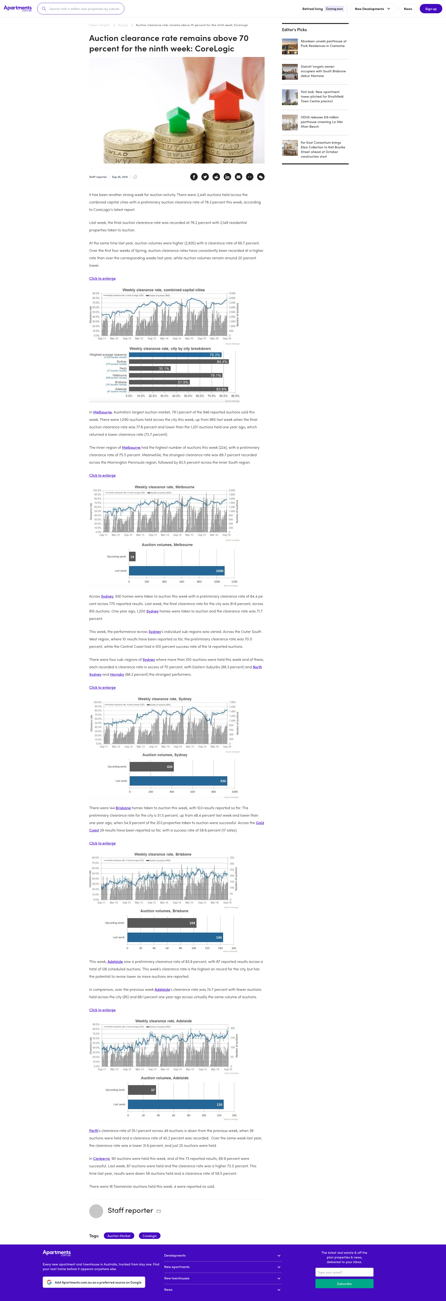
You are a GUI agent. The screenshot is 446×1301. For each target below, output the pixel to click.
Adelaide (115, 961)
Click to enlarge (102, 278)
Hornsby (117, 674)
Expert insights (99, 25)
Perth (93, 1130)
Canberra (101, 1158)
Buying (123, 25)
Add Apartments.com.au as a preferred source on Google (98, 1282)
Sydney (107, 596)
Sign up (431, 8)
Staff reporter (130, 1210)
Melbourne (102, 412)
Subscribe (344, 1283)
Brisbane (123, 807)
